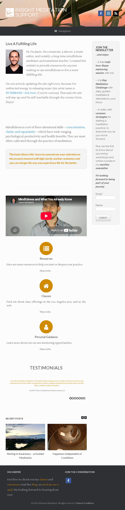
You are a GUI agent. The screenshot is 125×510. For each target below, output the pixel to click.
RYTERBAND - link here (21, 93)
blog (34, 484)
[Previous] (82, 417)
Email (99, 194)
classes (43, 479)
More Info (45, 270)
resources (13, 484)
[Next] (85, 417)
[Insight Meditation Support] (38, 13)
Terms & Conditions (85, 503)
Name (99, 205)
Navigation (64, 30)
